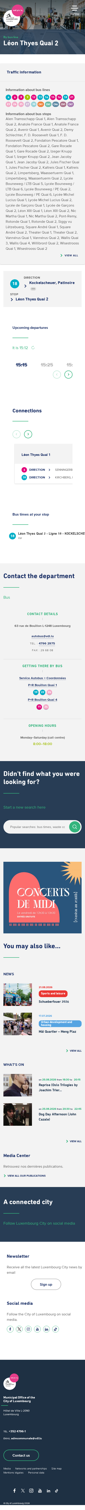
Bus (6, 597)
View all (71, 255)
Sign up (46, 1284)
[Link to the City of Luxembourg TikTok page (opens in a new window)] (55, 1329)
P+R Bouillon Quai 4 (42, 699)
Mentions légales (13, 1472)
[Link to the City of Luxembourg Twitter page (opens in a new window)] (19, 1329)
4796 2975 (47, 643)
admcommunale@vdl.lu (26, 1438)
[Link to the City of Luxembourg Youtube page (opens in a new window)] (37, 1329)
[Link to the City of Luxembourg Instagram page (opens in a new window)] (28, 1329)
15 (39, 706)
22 (42, 692)
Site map (56, 1468)
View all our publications (26, 1175)
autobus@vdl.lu (43, 636)
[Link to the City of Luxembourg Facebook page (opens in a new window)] (10, 1329)
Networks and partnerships (31, 1468)
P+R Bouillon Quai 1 (42, 685)
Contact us (21, 1455)
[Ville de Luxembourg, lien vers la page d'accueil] (13, 25)
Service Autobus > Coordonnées (42, 678)
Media (7, 1468)
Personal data (36, 1472)
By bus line (10, 37)
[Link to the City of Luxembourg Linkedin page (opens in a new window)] (46, 1329)
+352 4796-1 (17, 1431)
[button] (57, 374)
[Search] (74, 826)
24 (49, 692)
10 (35, 692)
